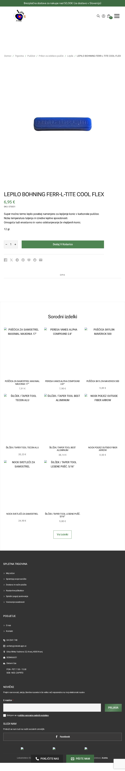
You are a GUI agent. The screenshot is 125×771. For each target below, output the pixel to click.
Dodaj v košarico (63, 244)
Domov (7, 56)
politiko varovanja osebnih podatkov (33, 715)
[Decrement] (6, 244)
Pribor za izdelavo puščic (51, 56)
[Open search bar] (98, 16)
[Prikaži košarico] (109, 16)
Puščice (31, 56)
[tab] (62, 275)
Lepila (70, 56)
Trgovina (19, 56)
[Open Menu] (116, 16)
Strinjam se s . (28, 715)
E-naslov (8, 700)
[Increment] (15, 244)
